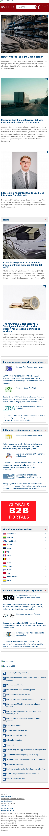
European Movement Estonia (28, 614)
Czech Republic (11, 577)
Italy (7, 552)
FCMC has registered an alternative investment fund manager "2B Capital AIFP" (22, 265)
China (8, 573)
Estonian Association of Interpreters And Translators (28, 597)
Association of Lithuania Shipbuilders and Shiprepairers (28, 476)
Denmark (9, 562)
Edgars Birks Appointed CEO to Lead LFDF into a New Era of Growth (23, 194)
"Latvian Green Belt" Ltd (26, 388)
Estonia (9, 548)
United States (11, 534)
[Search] (37, 7)
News (6, 219)
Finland (8, 570)
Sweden (9, 580)
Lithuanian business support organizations (24, 430)
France (8, 555)
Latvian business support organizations (23, 362)
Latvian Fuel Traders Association (29, 367)
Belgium (9, 559)
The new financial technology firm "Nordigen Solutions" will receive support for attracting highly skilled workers (21, 327)
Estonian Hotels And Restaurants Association (30, 634)
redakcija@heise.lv (8, 796)
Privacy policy (7, 810)
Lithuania (9, 537)
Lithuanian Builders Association (29, 435)
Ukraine (9, 566)
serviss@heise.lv (7, 801)
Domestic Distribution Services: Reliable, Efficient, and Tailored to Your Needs (22, 121)
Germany (9, 545)
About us (5, 806)
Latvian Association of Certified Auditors (29, 408)
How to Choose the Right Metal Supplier (22, 57)
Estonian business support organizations (24, 590)
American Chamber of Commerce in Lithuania (30, 455)
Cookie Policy (7, 808)
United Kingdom (12, 541)
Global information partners (17, 529)
